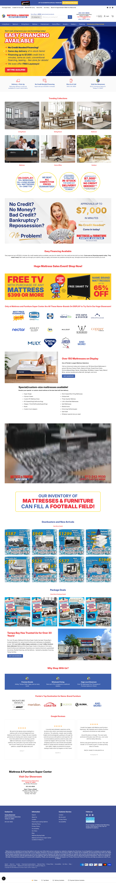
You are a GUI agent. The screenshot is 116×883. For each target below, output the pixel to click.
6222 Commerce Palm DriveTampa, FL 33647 (13, 815)
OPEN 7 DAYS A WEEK (84, 19)
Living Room (6, 24)
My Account (62, 816)
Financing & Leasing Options (40, 820)
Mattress (35, 24)
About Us (34, 816)
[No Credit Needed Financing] (44, 83)
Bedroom (15, 24)
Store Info (39, 7)
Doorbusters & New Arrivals (95, 24)
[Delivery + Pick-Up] (18, 83)
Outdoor (73, 24)
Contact (34, 818)
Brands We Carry (30, 7)
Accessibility (35, 827)
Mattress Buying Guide (38, 834)
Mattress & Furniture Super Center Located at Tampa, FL (31, 864)
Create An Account (17, 7)
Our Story (46, 7)
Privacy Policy (36, 825)
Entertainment (45, 24)
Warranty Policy (36, 823)
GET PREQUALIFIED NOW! (70, 2)
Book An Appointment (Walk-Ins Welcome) (63, 7)
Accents (65, 24)
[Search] (70, 17)
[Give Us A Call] (71, 83)
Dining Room (25, 24)
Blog (33, 832)
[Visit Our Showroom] (98, 83)
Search (34, 813)
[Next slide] (111, 50)
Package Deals (6, 7)
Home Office (56, 24)
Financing (82, 24)
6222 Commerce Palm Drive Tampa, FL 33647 (84, 15)
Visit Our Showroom (15, 654)
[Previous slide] (4, 50)
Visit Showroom (68, 375)
